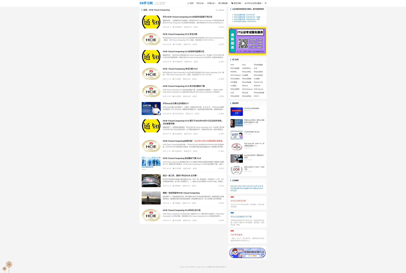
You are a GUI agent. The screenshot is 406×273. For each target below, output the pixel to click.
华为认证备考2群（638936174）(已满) (247, 17)
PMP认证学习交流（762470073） (245, 21)
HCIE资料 (177, 44)
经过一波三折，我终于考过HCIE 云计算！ (180, 175)
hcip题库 (245, 75)
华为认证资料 (234, 89)
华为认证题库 (234, 68)
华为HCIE (257, 85)
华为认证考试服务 (253, 3)
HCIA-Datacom (247, 89)
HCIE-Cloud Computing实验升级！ (193, 141)
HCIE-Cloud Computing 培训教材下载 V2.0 (182, 158)
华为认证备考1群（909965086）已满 (246, 19)
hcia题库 (257, 79)
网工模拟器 (222, 3)
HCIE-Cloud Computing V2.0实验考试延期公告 (183, 51)
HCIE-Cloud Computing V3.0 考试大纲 (180, 34)
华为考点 (233, 72)
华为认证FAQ (178, 113)
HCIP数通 (233, 82)
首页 (190, 3)
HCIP (232, 65)
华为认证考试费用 (247, 96)
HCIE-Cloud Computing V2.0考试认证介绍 (181, 210)
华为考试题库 (258, 65)
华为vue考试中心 (247, 72)
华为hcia (245, 85)
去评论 (195, 27)
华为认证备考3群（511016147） (245, 15)
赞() (221, 27)
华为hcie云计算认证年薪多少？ (176, 103)
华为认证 (199, 3)
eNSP (261, 188)
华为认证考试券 (259, 92)
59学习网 (146, 3)
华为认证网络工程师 (247, 79)
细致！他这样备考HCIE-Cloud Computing (181, 193)
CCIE (232, 92)
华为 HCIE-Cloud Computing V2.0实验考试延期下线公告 (187, 17)
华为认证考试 (258, 75)
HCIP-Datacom (235, 75)
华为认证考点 (234, 96)
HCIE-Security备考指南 (259, 89)
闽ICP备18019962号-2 (219, 267)
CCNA (239, 186)
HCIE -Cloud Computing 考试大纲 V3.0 (180, 69)
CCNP (243, 186)
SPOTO (256, 96)
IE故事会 (176, 186)
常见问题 (236, 3)
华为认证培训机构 (235, 79)
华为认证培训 (258, 72)
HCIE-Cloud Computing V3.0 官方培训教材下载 (184, 86)
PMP (250, 188)
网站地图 (209, 267)
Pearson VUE (258, 82)
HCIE (255, 68)
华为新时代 (177, 27)
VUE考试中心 (246, 68)
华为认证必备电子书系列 (247, 82)
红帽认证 (211, 3)
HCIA (244, 65)
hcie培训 (233, 85)
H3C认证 (233, 190)
